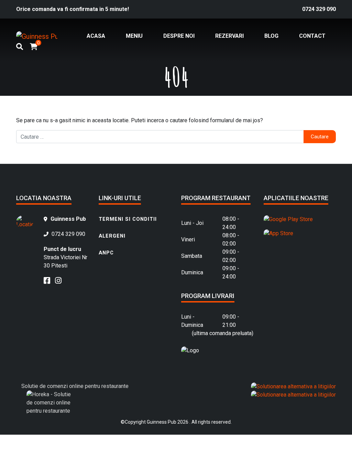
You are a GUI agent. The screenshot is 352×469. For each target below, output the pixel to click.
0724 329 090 (319, 9)
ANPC (106, 253)
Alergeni (112, 236)
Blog (271, 36)
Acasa (96, 36)
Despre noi (179, 36)
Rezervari (229, 36)
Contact (312, 36)
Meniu (134, 36)
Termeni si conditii (128, 219)
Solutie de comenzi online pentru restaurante (75, 386)
